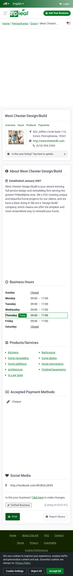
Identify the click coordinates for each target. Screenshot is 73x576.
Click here (37, 497)
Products (31, 125)
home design (49, 358)
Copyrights (50, 542)
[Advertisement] (36, 67)
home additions (17, 363)
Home (6, 23)
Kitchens (13, 352)
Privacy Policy (23, 563)
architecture (15, 369)
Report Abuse (57, 516)
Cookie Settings (15, 571)
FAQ (46, 535)
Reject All (36, 571)
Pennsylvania (20, 23)
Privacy (34, 542)
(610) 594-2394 (45, 145)
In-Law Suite (15, 375)
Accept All (55, 571)
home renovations (52, 363)
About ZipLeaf (30, 535)
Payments (43, 125)
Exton (34, 23)
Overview (10, 125)
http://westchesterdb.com (48, 140)
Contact (59, 535)
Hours (21, 125)
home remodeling (18, 358)
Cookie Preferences (36, 550)
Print (14, 516)
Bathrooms (48, 352)
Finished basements (54, 369)
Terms (20, 542)
